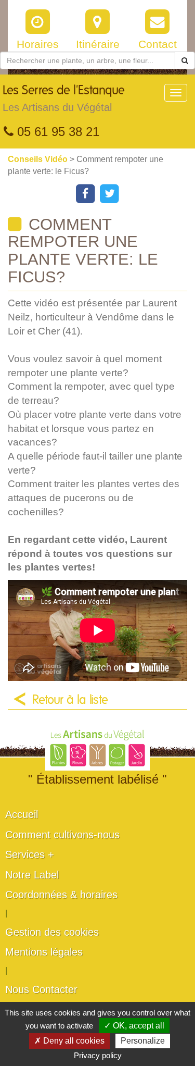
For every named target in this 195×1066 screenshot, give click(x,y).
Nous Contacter (41, 989)
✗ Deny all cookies (69, 1040)
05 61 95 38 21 (56, 132)
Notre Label (32, 875)
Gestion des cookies (52, 932)
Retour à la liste (70, 700)
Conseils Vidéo (39, 159)
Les (64, 98)
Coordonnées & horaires (61, 894)
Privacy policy (98, 1055)
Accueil (21, 814)
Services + (29, 854)
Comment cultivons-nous (62, 834)
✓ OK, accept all (134, 1025)
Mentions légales (44, 952)
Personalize (143, 1040)
